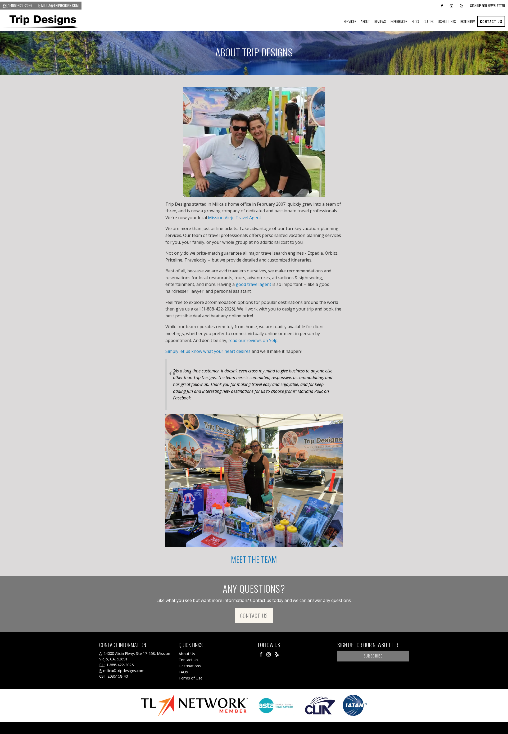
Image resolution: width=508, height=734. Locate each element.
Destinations (190, 665)
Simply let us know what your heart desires (208, 351)
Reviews (380, 21)
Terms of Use (190, 678)
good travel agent (253, 284)
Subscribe (373, 656)
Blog (415, 21)
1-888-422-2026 (17, 5)
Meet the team (254, 559)
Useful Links (447, 21)
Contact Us (491, 21)
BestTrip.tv (467, 21)
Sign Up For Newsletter (487, 5)
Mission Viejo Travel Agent (234, 217)
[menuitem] (350, 21)
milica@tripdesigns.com (58, 5)
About (365, 21)
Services (350, 21)
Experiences (399, 21)
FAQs (183, 671)
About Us (187, 653)
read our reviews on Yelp (253, 340)
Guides (428, 21)
